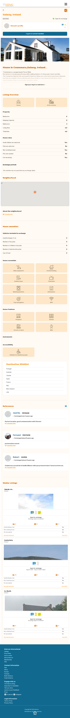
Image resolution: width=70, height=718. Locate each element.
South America (8, 678)
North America (8, 676)
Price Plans (7, 653)
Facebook (10, 694)
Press (6, 692)
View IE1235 (64, 637)
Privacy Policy (8, 703)
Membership (8, 659)
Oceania (6, 674)
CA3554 (24, 457)
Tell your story (8, 688)
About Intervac (8, 657)
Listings (6, 651)
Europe (6, 671)
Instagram (18, 694)
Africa (6, 669)
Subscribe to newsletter (11, 686)
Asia (5, 667)
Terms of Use (8, 701)
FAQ (5, 662)
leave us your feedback (11, 690)
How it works (8, 655)
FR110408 (25, 413)
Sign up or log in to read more (34, 84)
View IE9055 (64, 586)
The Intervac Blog (9, 683)
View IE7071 (64, 535)
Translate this (8, 214)
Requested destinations (9, 535)
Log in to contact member (35, 34)
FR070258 (26, 435)
